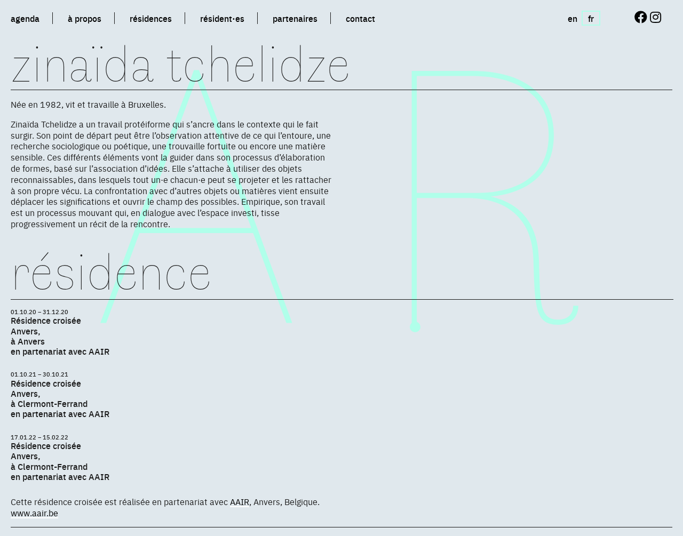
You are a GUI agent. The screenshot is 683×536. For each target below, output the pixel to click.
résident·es (222, 18)
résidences (151, 18)
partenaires (295, 18)
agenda (25, 18)
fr (591, 18)
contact (360, 18)
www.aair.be (34, 512)
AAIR (239, 501)
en (572, 18)
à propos (84, 18)
